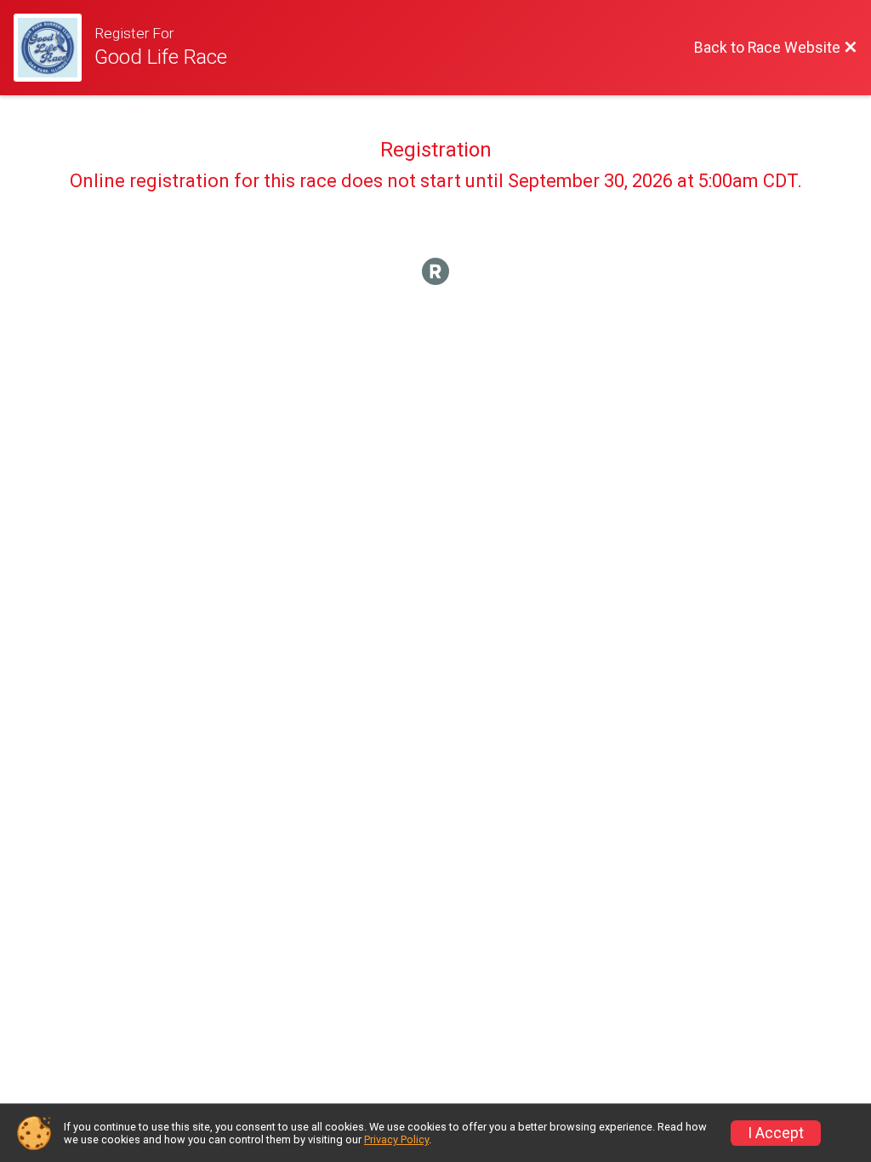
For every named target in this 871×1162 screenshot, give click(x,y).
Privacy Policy (396, 1139)
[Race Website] (54, 48)
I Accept (776, 1133)
